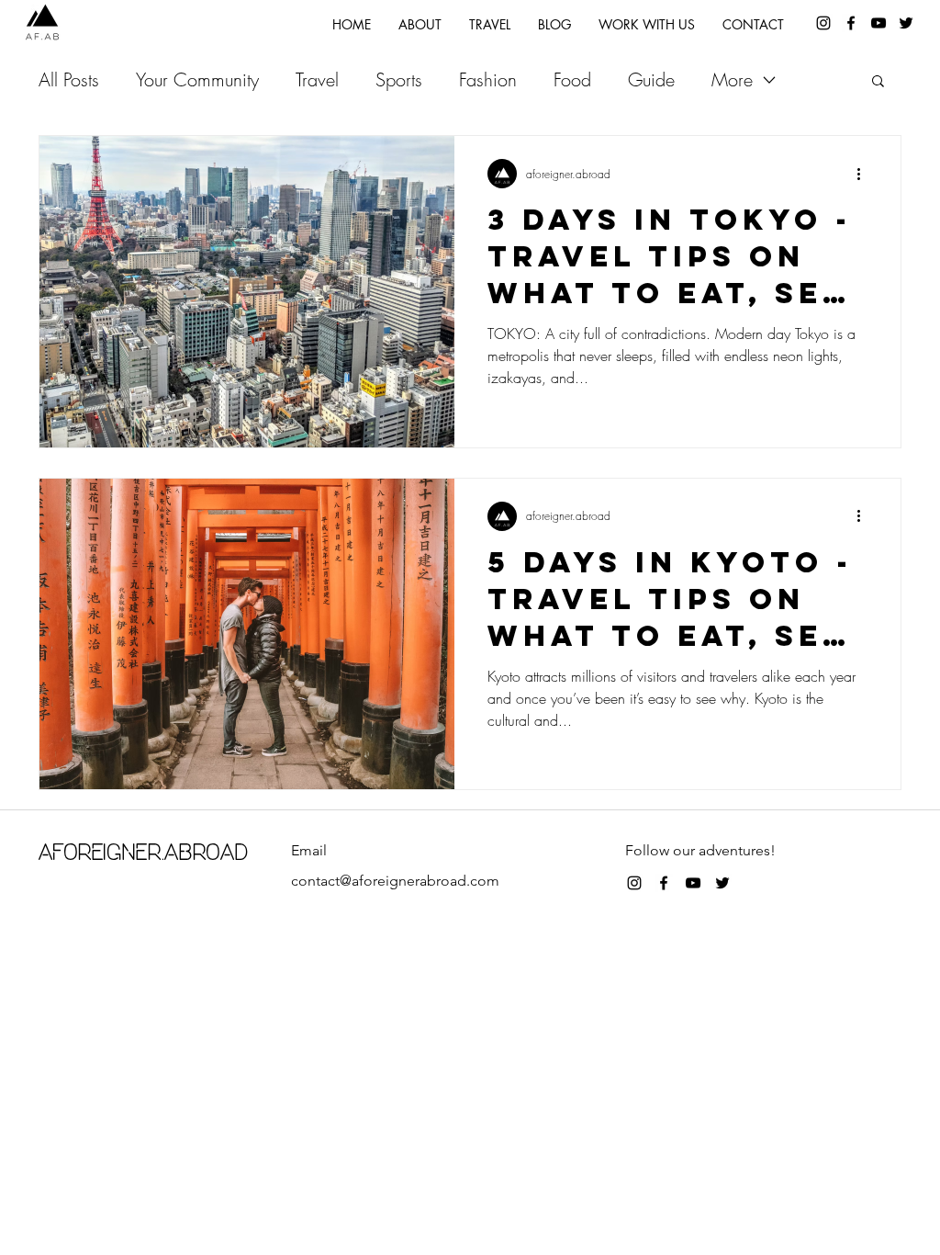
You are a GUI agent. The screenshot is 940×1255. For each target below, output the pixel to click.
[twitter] (906, 23)
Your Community (197, 79)
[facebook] (851, 23)
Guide (651, 79)
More (732, 79)
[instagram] (823, 23)
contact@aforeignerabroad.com (395, 880)
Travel (317, 79)
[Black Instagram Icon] (634, 883)
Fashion (488, 79)
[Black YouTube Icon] (878, 23)
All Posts (69, 79)
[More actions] (865, 174)
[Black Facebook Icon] (664, 883)
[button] (878, 82)
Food (572, 79)
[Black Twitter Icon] (722, 883)
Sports (398, 79)
